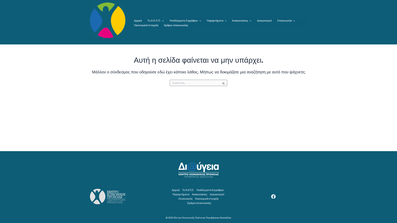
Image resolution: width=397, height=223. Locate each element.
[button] (162, 20)
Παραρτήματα (215, 20)
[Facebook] (273, 196)
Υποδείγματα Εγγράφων (184, 20)
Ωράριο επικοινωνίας (176, 25)
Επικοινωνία (284, 20)
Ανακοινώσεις (240, 20)
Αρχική (138, 20)
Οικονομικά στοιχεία (146, 25)
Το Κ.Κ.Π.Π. (154, 20)
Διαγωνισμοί (264, 20)
